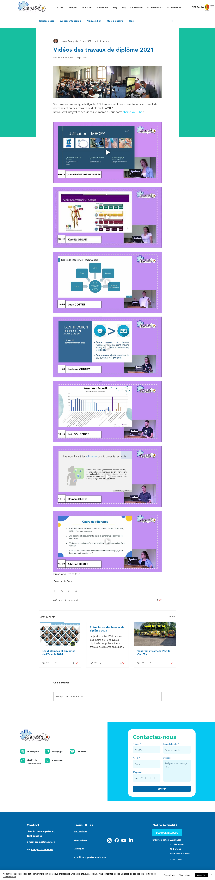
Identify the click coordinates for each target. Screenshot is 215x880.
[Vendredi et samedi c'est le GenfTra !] (155, 634)
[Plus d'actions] (160, 41)
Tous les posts (46, 21)
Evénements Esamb (70, 21)
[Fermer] (211, 875)
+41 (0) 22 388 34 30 (42, 849)
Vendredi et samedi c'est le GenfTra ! (153, 652)
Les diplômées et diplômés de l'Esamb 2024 (58, 652)
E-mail (135, 758)
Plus (131, 21)
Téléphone (137, 772)
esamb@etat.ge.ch (45, 841)
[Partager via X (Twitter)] (62, 591)
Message (167, 758)
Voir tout (172, 616)
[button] (172, 21)
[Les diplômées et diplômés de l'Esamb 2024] (60, 634)
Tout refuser (185, 875)
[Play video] (107, 152)
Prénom (136, 744)
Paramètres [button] (169, 875)
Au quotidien (94, 21)
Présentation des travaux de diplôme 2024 (107, 628)
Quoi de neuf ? (115, 21)
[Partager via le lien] (76, 591)
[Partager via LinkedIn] (69, 591)
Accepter (201, 875)
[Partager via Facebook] (54, 591)
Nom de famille (170, 744)
